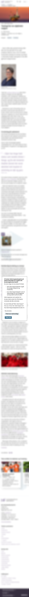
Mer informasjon (8, 310)
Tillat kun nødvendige (11, 314)
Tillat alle (8, 317)
